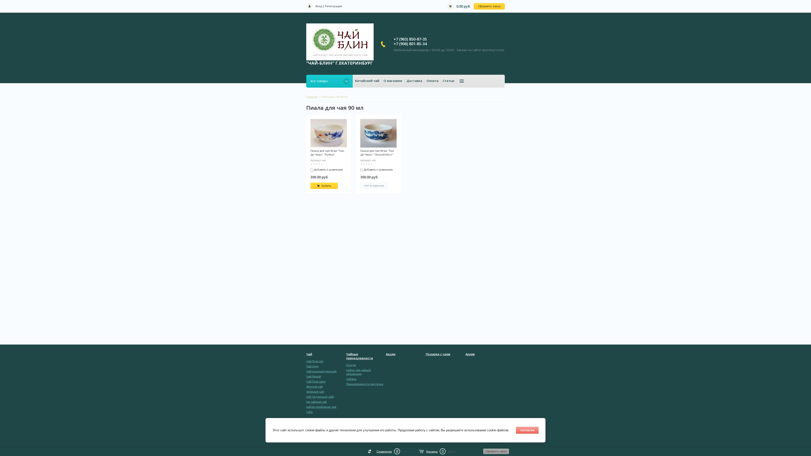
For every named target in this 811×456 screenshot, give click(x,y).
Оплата (432, 81)
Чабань (351, 379)
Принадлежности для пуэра (364, 384)
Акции (390, 354)
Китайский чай (367, 81)
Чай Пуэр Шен (315, 381)
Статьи (448, 81)
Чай (309, 354)
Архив (470, 354)
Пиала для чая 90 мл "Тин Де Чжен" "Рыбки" (327, 152)
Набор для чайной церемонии (358, 372)
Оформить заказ (489, 6)
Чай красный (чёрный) (321, 371)
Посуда (351, 365)
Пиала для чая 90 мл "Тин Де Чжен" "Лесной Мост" (377, 152)
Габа (309, 412)
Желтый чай (314, 386)
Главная (311, 97)
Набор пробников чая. (321, 407)
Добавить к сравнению (328, 169)
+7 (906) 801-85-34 (410, 43)
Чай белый (313, 376)
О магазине (393, 81)
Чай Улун (312, 366)
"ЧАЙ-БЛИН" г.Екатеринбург (339, 63)
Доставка (414, 81)
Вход (319, 6)
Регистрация (333, 6)
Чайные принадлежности (359, 356)
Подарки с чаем (438, 354)
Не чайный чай (316, 402)
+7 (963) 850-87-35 (410, 39)
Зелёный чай (315, 392)
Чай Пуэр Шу (315, 361)
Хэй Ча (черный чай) (320, 397)
